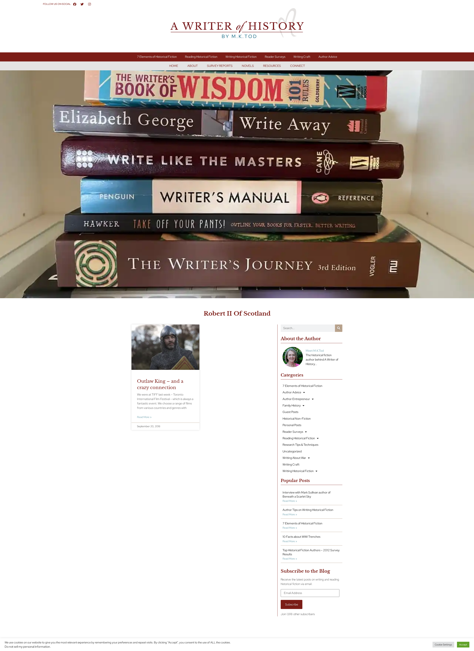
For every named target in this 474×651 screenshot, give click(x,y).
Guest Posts (290, 412)
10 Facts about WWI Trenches (301, 537)
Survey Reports (220, 66)
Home (173, 66)
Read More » (144, 417)
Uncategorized (292, 451)
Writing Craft (301, 57)
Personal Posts (292, 425)
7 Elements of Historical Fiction (157, 57)
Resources (272, 66)
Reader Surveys (275, 57)
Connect (297, 66)
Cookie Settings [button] (443, 644)
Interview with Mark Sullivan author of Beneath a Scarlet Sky (307, 494)
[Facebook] (75, 4)
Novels (248, 66)
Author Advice (327, 57)
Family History (292, 405)
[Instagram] (89, 4)
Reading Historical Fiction (201, 57)
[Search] (338, 328)
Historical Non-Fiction (297, 419)
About (192, 66)
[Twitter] (82, 4)
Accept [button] (463, 644)
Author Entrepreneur (296, 399)
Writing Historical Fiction (241, 57)
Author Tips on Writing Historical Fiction (308, 510)
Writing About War (294, 458)
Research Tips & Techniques (300, 445)
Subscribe (291, 604)
